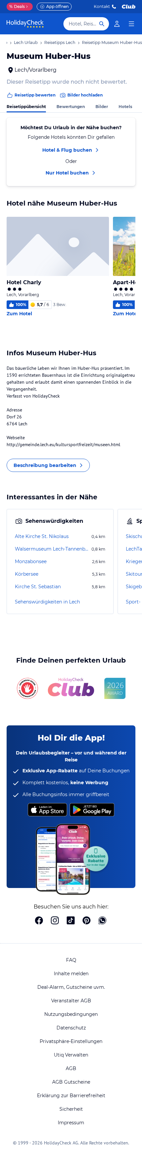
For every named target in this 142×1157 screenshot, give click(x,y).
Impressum (71, 1123)
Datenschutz (71, 1028)
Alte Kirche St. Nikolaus (42, 536)
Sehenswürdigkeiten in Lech (47, 602)
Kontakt (102, 6)
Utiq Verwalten (71, 1055)
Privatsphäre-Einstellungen (71, 1041)
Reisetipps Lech (59, 42)
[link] (117, 23)
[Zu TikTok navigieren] (70, 921)
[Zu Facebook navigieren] (39, 921)
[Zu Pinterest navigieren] (86, 921)
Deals (17, 6)
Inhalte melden (71, 974)
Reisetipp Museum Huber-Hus (112, 42)
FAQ (71, 960)
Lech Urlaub (26, 42)
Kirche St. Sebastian (38, 587)
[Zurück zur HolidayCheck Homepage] (25, 24)
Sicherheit (71, 1109)
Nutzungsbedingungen (71, 1014)
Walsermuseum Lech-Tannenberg (52, 549)
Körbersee (26, 574)
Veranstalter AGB (71, 1001)
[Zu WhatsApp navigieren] (102, 921)
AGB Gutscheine (71, 1082)
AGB (71, 1068)
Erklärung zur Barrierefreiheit (71, 1096)
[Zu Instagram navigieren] (55, 921)
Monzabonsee (31, 561)
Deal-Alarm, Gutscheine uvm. (71, 987)
